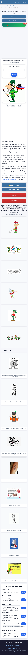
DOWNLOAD (14, 201)
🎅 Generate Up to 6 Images (16, 24)
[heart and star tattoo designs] (14, 468)
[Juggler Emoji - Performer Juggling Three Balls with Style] (14, 416)
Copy (23, 592)
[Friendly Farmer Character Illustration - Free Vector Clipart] (14, 390)
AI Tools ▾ (14, 2)
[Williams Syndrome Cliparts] (14, 493)
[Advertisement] (14, 43)
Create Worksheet (14, 21)
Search (14, 74)
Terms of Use (9, 645)
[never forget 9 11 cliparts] (14, 543)
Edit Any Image (14, 17)
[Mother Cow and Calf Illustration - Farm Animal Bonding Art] (14, 441)
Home (2, 6)
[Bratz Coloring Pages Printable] (14, 518)
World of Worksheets (14, 648)
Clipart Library (10, 643)
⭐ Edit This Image (14, 185)
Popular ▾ (20, 2)
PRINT (14, 195)
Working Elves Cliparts (11, 6)
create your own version (9, 179)
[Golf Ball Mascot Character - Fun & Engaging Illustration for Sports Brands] (14, 363)
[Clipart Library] (1, 2)
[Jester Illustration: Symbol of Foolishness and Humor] (14, 569)
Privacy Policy (18, 645)
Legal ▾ (25, 2)
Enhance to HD (14, 189)
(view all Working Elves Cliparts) (14, 214)
